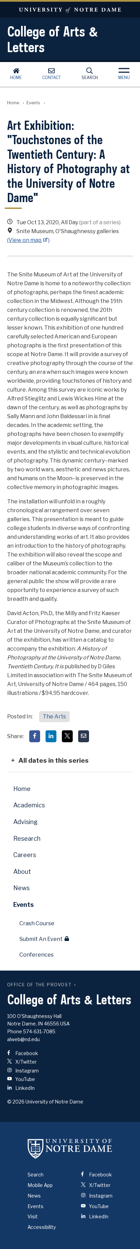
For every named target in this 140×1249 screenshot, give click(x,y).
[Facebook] (34, 736)
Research (26, 838)
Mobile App (40, 1185)
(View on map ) (28, 240)
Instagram (26, 1070)
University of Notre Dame (70, 10)
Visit (33, 1216)
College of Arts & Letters (52, 39)
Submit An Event (41, 939)
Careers (24, 854)
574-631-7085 (39, 1031)
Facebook (26, 1053)
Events (33, 102)
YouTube (24, 1079)
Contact (51, 77)
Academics (29, 805)
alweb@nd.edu (23, 1039)
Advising (25, 821)
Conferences (36, 954)
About (22, 871)
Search (90, 77)
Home (16, 77)
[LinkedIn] (51, 736)
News (21, 888)
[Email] (83, 736)
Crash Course (36, 923)
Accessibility (42, 1227)
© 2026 (15, 1102)
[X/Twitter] (67, 736)
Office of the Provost (39, 984)
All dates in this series (53, 760)
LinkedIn (24, 1088)
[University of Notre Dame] (70, 1148)
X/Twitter (25, 1062)
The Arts (54, 716)
